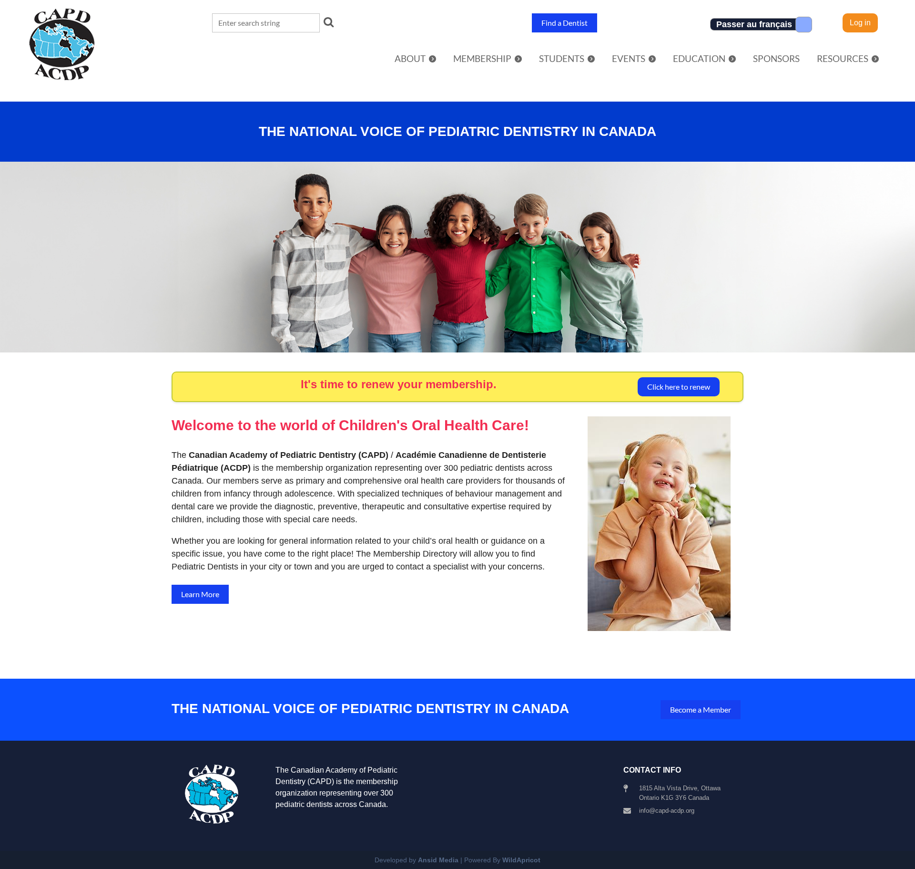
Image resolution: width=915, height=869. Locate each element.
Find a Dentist (564, 22)
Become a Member (700, 709)
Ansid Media (438, 860)
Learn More (200, 594)
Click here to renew (678, 386)
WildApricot (521, 860)
